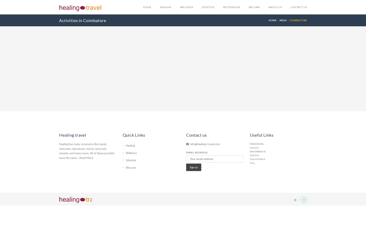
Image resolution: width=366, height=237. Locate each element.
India (283, 20)
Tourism (254, 155)
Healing (165, 7)
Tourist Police (257, 159)
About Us (275, 7)
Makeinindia (257, 143)
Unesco (254, 147)
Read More (86, 158)
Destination (231, 7)
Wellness (186, 7)
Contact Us (298, 7)
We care (254, 7)
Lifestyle (208, 7)
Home (147, 7)
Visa (252, 162)
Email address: (197, 152)
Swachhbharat (258, 151)
